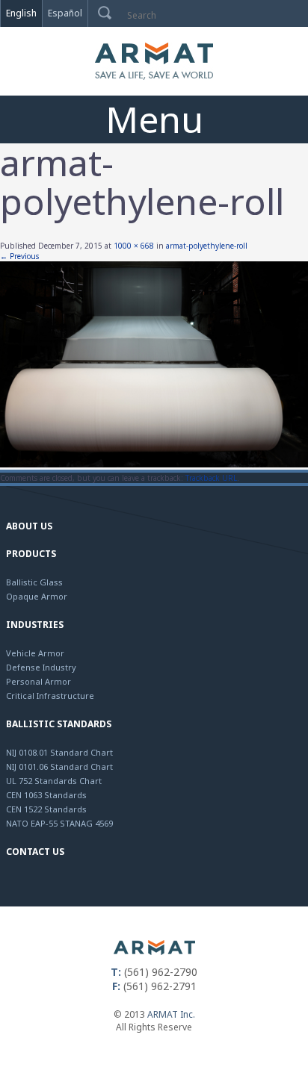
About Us (29, 526)
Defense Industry (41, 667)
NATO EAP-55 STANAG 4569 (59, 823)
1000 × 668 (134, 245)
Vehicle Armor (35, 653)
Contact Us (35, 851)
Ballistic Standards (58, 724)
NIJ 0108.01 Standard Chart (59, 752)
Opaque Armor (36, 596)
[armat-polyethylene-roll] (154, 464)
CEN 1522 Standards (46, 809)
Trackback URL (211, 478)
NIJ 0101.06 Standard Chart (59, 766)
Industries (35, 624)
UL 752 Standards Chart (54, 780)
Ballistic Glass (34, 582)
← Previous (19, 256)
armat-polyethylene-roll (206, 245)
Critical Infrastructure (50, 695)
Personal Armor (38, 681)
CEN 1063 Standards (46, 794)
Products (31, 553)
